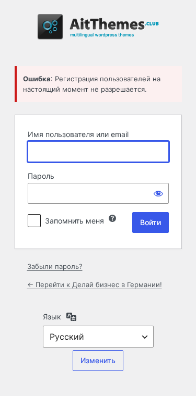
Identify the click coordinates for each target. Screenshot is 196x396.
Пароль (41, 175)
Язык (52, 316)
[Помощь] (112, 218)
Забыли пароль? (55, 266)
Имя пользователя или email (78, 134)
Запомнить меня (74, 220)
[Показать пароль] (158, 193)
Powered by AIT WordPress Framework (98, 32)
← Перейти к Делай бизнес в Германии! (94, 284)
